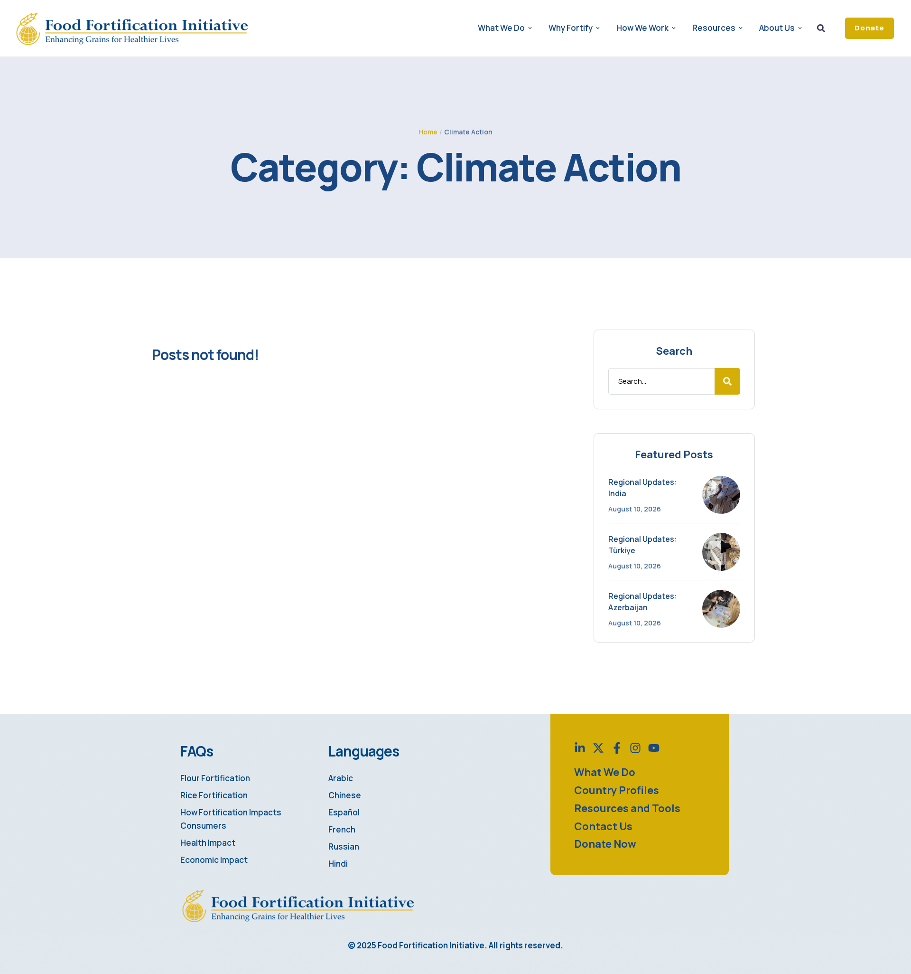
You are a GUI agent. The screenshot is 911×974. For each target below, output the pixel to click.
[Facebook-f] (617, 748)
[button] (869, 28)
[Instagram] (635, 748)
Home (427, 131)
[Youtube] (654, 748)
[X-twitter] (598, 748)
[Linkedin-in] (580, 748)
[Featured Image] (721, 495)
